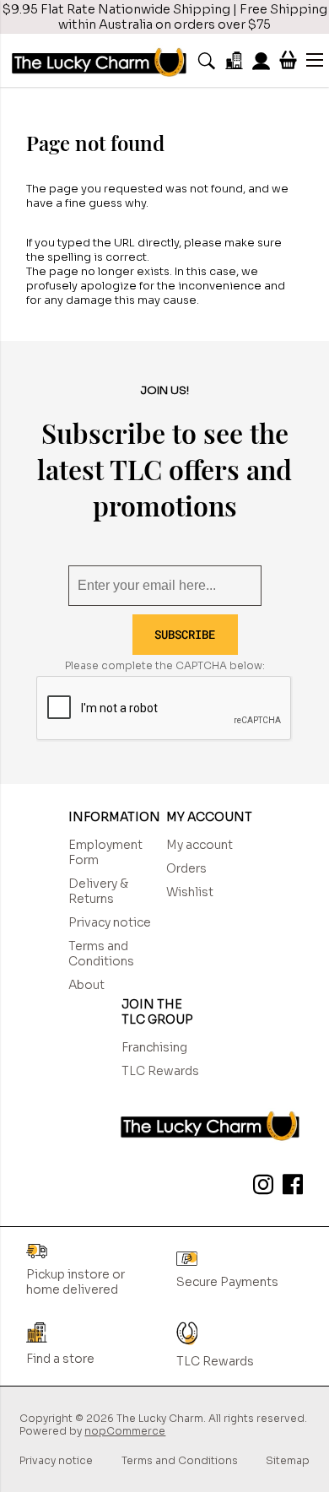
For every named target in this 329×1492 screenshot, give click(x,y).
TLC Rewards (160, 1070)
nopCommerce (124, 1430)
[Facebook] (289, 1187)
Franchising (154, 1047)
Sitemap (288, 1460)
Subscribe (184, 634)
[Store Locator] (234, 60)
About (86, 984)
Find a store (60, 1358)
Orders (186, 868)
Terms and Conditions (101, 953)
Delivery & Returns (98, 891)
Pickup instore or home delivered (75, 1282)
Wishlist (189, 892)
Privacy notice (109, 922)
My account (199, 844)
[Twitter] (259, 1187)
